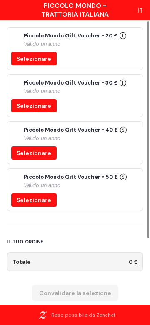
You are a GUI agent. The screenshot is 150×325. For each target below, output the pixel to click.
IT (140, 10)
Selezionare (34, 58)
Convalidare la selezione (75, 293)
